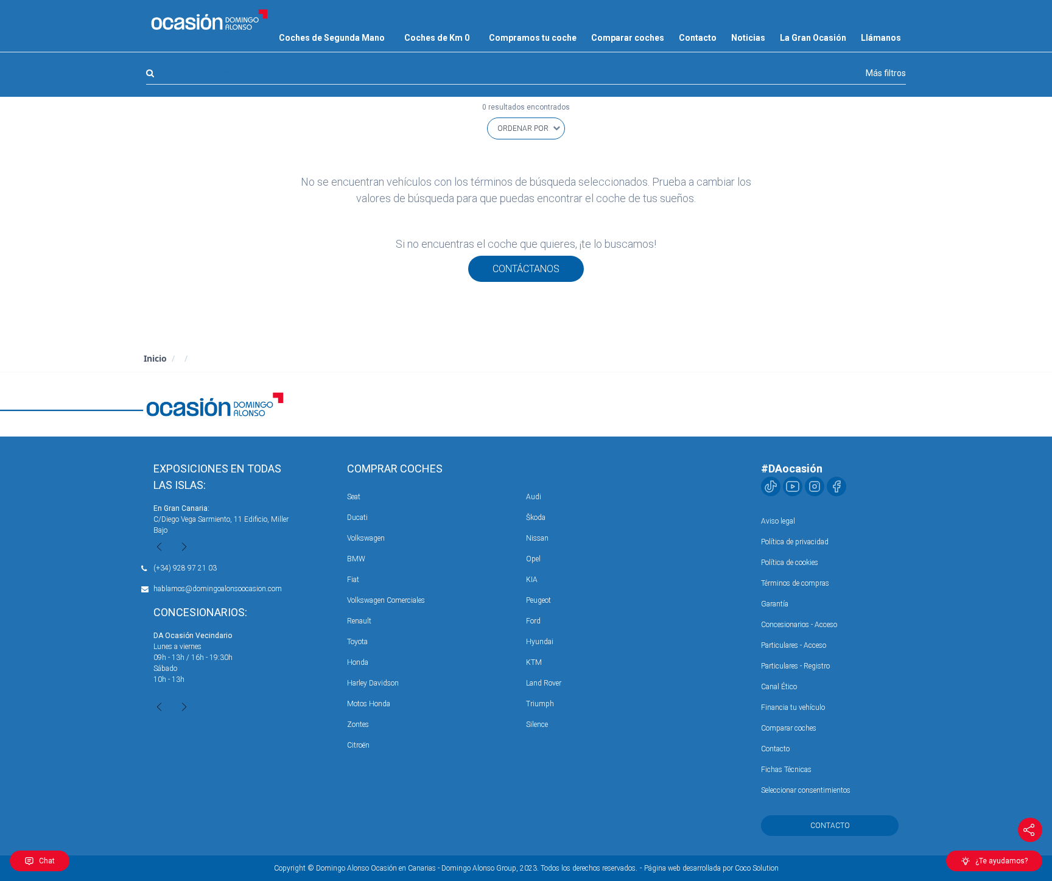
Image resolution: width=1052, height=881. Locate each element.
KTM (534, 662)
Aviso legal (778, 521)
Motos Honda (368, 704)
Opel (533, 559)
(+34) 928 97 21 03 (185, 568)
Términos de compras (795, 583)
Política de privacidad (795, 542)
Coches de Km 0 (436, 38)
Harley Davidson (373, 683)
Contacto (698, 38)
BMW (356, 559)
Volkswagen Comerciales (386, 600)
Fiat (353, 579)
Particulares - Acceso (793, 645)
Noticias (748, 38)
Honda (357, 662)
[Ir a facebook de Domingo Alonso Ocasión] (836, 486)
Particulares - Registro (795, 666)
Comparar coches (627, 38)
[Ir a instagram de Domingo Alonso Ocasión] (814, 486)
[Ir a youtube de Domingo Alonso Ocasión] (792, 486)
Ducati (357, 517)
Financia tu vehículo (793, 707)
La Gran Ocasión (813, 38)
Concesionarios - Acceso (799, 624)
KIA (532, 579)
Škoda (535, 517)
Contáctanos (526, 269)
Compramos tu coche (533, 38)
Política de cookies (789, 562)
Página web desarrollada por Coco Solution (711, 868)
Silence (537, 724)
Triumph (540, 704)
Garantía (774, 604)
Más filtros (886, 73)
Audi (533, 497)
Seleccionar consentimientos (805, 790)
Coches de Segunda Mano (332, 38)
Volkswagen (366, 538)
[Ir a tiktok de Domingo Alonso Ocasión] (770, 486)
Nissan (537, 538)
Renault (359, 621)
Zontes (358, 724)
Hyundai (539, 641)
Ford (533, 621)
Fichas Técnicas (786, 769)
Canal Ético (779, 687)
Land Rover (543, 683)
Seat (353, 497)
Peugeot (538, 600)
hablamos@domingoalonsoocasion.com (217, 588)
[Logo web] (209, 19)
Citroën (358, 745)
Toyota (357, 641)
